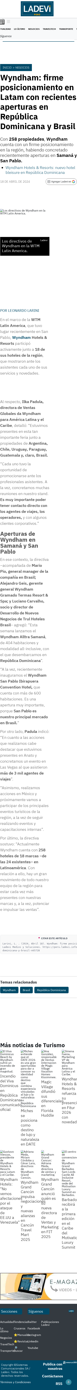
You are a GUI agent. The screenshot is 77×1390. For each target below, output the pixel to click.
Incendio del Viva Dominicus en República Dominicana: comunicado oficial (11, 1092)
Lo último (19, 29)
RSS (59, 1383)
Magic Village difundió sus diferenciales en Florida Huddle (52, 1098)
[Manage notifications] (68, 1382)
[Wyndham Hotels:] (7, 1163)
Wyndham (9, 990)
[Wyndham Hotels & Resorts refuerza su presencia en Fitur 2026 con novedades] (69, 1063)
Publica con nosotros (52, 1366)
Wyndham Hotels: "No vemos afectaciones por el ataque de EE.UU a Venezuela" (11, 1201)
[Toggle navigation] (7, 21)
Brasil (26, 990)
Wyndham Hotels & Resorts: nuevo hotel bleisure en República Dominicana (40, 170)
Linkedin (33, 1341)
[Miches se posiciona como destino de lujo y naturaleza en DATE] (28, 1078)
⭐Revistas (21, 1341)
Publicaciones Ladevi (50, 1323)
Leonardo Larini (23, 310)
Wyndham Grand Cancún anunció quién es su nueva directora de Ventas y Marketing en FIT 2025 (50, 1208)
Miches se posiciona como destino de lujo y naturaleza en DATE (30, 1127)
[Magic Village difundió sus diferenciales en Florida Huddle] (48, 1064)
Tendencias (21, 1322)
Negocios (34, 29)
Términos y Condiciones (15, 1382)
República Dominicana (51, 990)
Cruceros (19, 1328)
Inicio (7, 67)
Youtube (33, 1348)
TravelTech (49, 29)
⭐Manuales (22, 1335)
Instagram (34, 1335)
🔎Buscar (18, 1349)
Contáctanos (52, 1376)
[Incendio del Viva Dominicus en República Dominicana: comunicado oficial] (7, 1061)
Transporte (66, 29)
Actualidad (7, 1322)
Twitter (32, 1322)
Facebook (34, 1328)
